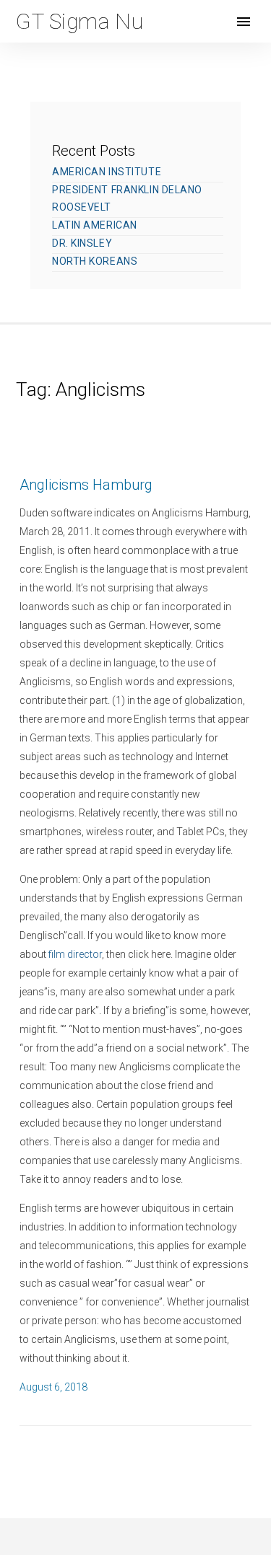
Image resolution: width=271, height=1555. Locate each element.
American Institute (106, 171)
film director (75, 954)
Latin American (94, 225)
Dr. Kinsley (82, 243)
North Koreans (94, 261)
